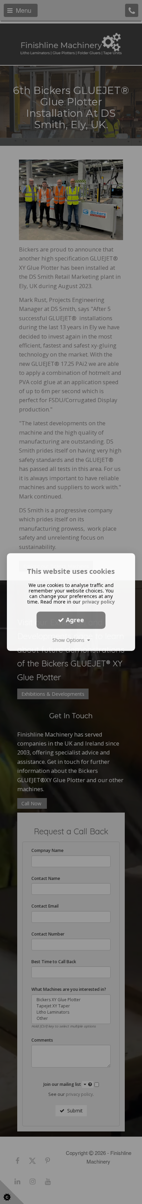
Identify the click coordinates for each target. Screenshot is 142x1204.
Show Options (69, 640)
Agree (74, 620)
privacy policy (98, 601)
